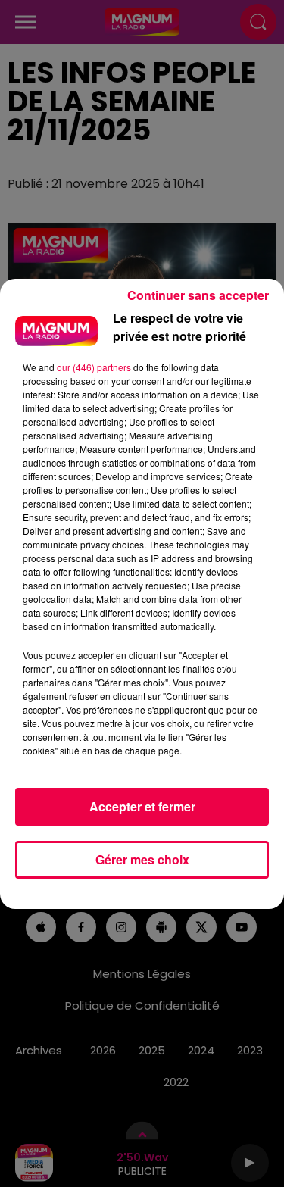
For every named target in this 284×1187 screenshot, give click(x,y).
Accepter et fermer (142, 806)
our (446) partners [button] (94, 367)
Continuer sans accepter (198, 295)
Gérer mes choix (142, 859)
